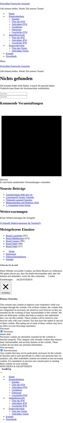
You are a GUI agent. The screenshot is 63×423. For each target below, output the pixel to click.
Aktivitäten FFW (19, 24)
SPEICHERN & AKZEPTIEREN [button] (16, 366)
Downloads (11, 56)
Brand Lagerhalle (14, 235)
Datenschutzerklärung (16, 256)
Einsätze (15, 19)
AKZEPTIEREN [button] (24, 279)
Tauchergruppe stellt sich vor (19, 194)
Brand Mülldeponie (15, 238)
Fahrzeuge (16, 29)
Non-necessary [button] (7, 347)
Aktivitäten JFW (19, 40)
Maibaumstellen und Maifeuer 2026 (22, 202)
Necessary (8, 331)
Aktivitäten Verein (20, 51)
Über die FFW (18, 21)
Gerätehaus (17, 27)
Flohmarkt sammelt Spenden (19, 200)
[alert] (31, 146)
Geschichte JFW (19, 43)
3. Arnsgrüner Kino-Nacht (18, 205)
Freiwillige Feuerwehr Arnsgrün (15, 3)
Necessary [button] (5, 328)
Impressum (11, 254)
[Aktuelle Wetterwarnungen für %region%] (20, 223)
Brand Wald (11, 243)
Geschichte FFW (19, 32)
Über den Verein (19, 48)
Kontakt (9, 53)
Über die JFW (18, 37)
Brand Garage (12, 241)
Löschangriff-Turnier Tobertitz (20, 197)
